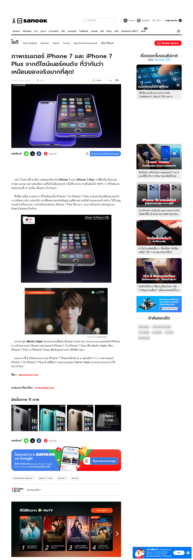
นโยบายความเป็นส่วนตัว (153, 556)
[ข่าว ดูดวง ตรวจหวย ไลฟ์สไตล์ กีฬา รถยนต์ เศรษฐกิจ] (29, 20)
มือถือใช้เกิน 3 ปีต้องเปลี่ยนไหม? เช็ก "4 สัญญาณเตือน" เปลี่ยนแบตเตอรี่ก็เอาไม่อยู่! (159, 290)
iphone (75, 478)
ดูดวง (43, 31)
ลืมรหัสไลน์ (144, 338)
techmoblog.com (44, 387)
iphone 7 (62, 478)
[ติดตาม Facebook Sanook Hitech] (159, 303)
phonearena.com (28, 374)
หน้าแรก (16, 31)
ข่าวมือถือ (157, 332)
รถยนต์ (94, 31)
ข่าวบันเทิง (54, 31)
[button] (85, 20)
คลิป (116, 31)
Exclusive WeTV (129, 31)
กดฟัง (98, 80)
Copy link (52, 153)
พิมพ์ (42, 80)
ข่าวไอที (169, 332)
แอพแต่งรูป (143, 327)
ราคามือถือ (144, 332)
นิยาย (143, 31)
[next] (117, 533)
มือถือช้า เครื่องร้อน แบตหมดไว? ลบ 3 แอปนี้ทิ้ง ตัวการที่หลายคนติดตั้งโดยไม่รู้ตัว (159, 176)
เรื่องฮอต (27, 31)
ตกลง (179, 553)
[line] (26, 153)
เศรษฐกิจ (72, 31)
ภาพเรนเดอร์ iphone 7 (23, 478)
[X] (32, 153)
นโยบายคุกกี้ (167, 556)
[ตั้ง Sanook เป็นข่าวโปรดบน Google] (66, 458)
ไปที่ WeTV (102, 510)
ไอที (102, 31)
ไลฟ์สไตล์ (83, 31)
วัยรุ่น (109, 31)
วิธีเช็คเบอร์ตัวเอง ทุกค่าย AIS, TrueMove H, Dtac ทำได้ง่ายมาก (156, 94)
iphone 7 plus (46, 478)
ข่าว (36, 31)
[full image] (24, 418)
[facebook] (38, 153)
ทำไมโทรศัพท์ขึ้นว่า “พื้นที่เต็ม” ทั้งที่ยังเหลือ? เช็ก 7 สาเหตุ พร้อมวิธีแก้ (159, 250)
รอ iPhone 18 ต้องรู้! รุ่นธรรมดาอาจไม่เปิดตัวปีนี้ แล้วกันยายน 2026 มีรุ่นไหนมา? (159, 214)
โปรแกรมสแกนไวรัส (161, 327)
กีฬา (63, 31)
